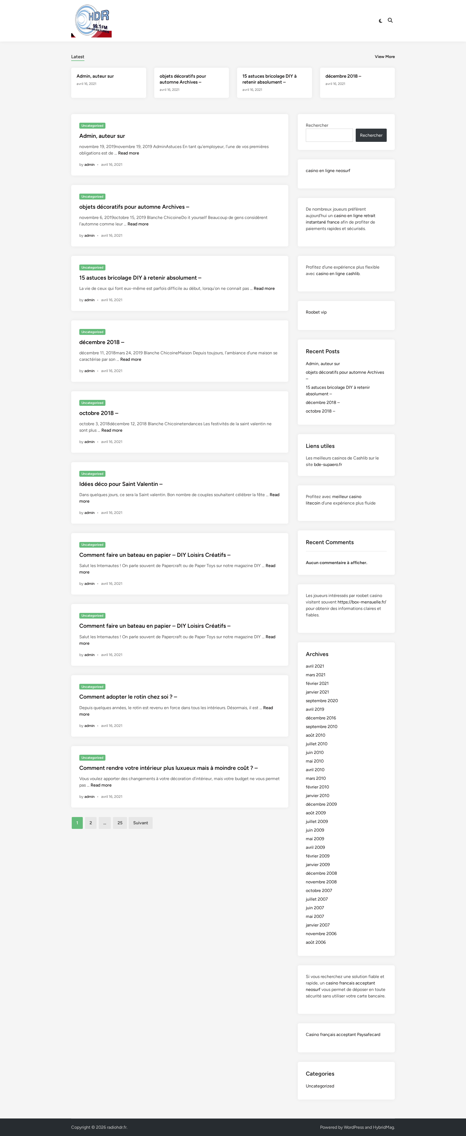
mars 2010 (316, 778)
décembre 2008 (321, 873)
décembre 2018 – (343, 76)
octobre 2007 (319, 890)
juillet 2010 (316, 743)
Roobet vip (316, 312)
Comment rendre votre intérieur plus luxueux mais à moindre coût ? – (168, 767)
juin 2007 (315, 907)
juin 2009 (315, 830)
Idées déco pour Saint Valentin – (121, 484)
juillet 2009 (317, 821)
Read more (128, 153)
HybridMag (383, 1127)
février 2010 (317, 787)
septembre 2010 (321, 726)
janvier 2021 (317, 692)
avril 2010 (315, 769)
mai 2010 (315, 761)
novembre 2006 (321, 933)
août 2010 (315, 735)
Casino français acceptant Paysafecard (343, 1034)
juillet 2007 (317, 899)
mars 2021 (315, 674)
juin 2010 (315, 752)
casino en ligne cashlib (337, 273)
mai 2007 (315, 916)
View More (385, 56)
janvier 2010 (317, 795)
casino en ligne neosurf (328, 170)
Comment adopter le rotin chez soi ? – (128, 696)
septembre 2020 (322, 700)
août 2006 (316, 942)
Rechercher (317, 125)
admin (89, 164)
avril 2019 (315, 709)
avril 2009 (315, 847)
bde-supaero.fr (328, 464)
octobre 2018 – (98, 413)
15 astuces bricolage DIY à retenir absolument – (140, 277)
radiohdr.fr (116, 1127)
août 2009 (316, 812)
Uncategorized (92, 126)
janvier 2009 (318, 864)
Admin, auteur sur (95, 76)
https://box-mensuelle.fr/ (362, 602)
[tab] (77, 56)
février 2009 (318, 856)
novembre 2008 (321, 881)
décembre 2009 (321, 804)
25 (120, 822)
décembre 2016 (321, 717)
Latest (77, 56)
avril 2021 (315, 666)
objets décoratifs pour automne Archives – (134, 206)
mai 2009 (315, 838)
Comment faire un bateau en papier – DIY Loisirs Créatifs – (155, 554)
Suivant (140, 822)
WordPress (354, 1127)
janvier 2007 (318, 925)
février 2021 (317, 683)
